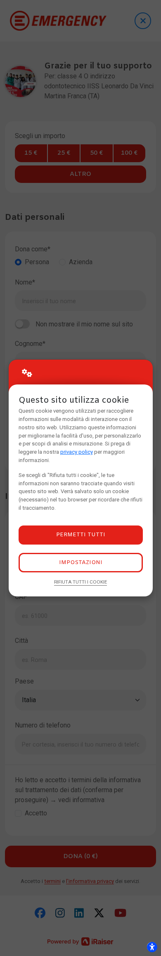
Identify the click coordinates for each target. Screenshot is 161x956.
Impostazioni (80, 562)
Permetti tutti (80, 534)
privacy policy (76, 452)
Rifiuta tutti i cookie (80, 582)
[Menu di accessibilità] (152, 947)
